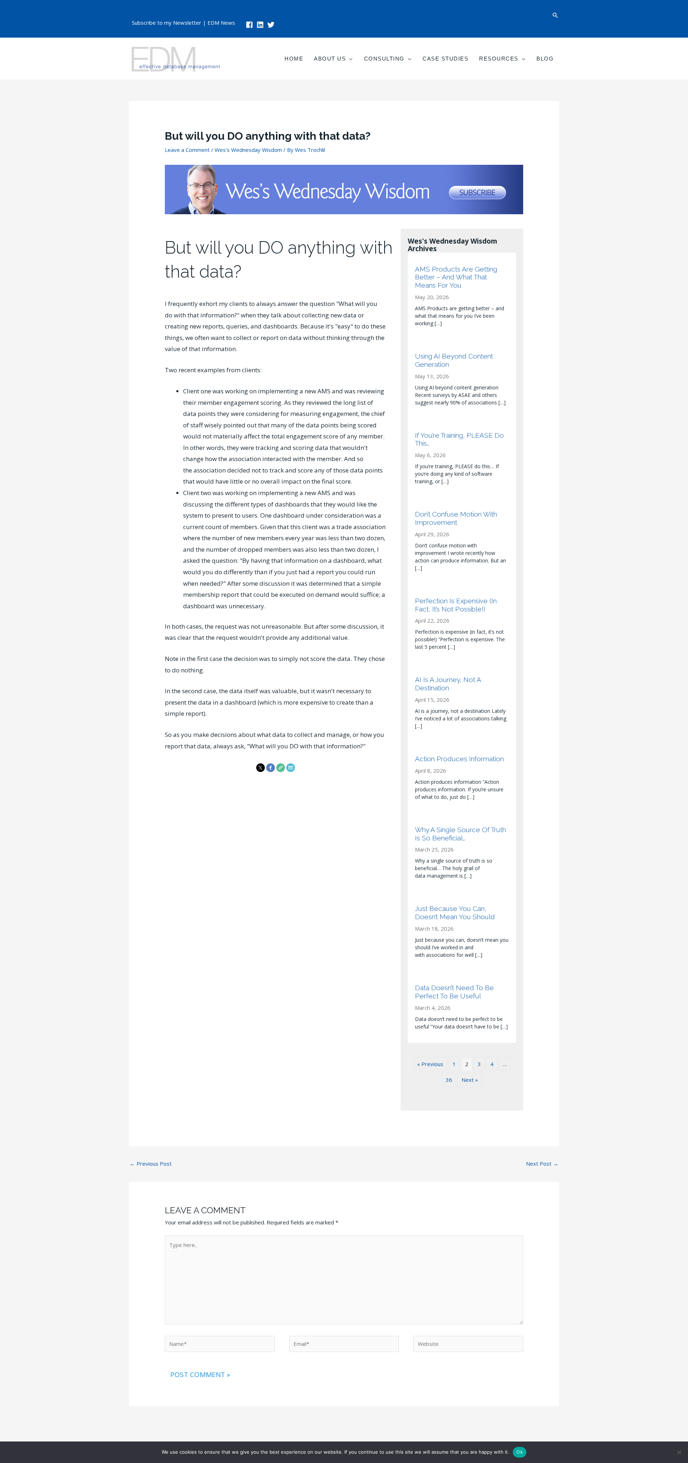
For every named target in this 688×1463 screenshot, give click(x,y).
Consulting (384, 59)
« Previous (430, 1064)
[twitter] (272, 24)
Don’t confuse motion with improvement (456, 518)
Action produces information (459, 759)
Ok (519, 1452)
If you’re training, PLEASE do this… (459, 439)
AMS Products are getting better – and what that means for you (456, 277)
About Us (330, 59)
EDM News (221, 22)
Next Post (542, 1163)
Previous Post (151, 1163)
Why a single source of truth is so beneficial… (460, 834)
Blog (545, 59)
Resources (499, 59)
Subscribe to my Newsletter (166, 22)
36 (449, 1079)
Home (294, 59)
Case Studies (445, 59)
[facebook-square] (250, 24)
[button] (555, 15)
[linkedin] (261, 24)
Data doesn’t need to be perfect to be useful (454, 992)
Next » (470, 1079)
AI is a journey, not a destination (448, 684)
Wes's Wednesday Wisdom (248, 149)
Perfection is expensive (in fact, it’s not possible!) (456, 605)
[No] (679, 1452)
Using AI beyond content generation (454, 360)
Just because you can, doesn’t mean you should (455, 913)
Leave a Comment (187, 149)
